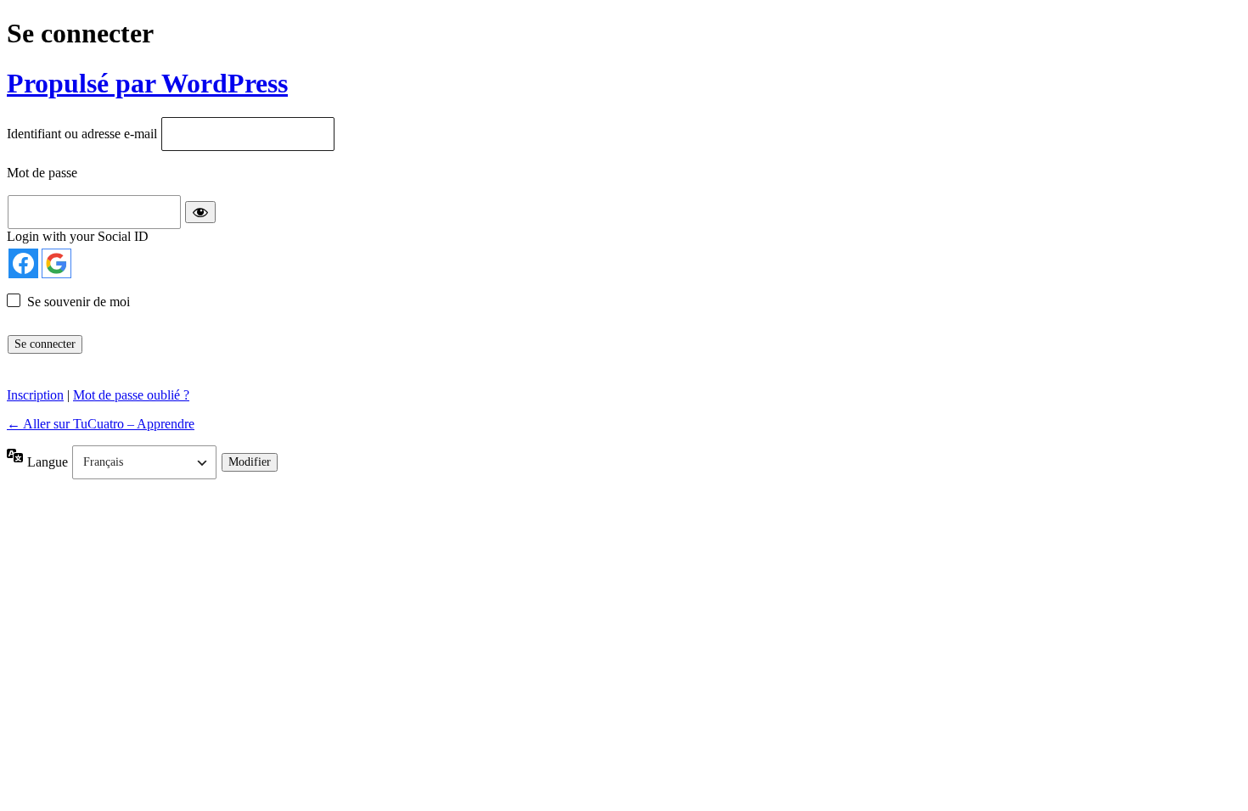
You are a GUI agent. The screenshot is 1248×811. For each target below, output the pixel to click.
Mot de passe (42, 173)
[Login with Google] (56, 263)
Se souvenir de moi (78, 301)
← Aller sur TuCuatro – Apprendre (100, 424)
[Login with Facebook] (23, 263)
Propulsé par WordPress (147, 83)
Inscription (35, 395)
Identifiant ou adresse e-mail (82, 134)
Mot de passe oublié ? (131, 395)
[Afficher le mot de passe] (200, 212)
